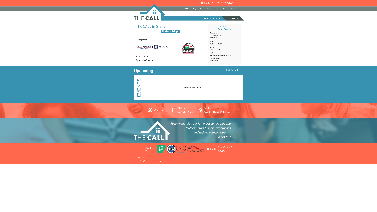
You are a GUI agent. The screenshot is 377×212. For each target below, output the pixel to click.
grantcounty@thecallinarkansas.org (221, 55)
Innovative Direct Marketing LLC (153, 161)
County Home (205, 9)
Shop (225, 9)
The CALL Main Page (188, 9)
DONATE (233, 18)
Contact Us (235, 9)
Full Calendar (233, 70)
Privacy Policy (140, 158)
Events (217, 9)
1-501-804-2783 (215, 49)
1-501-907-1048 (223, 3)
